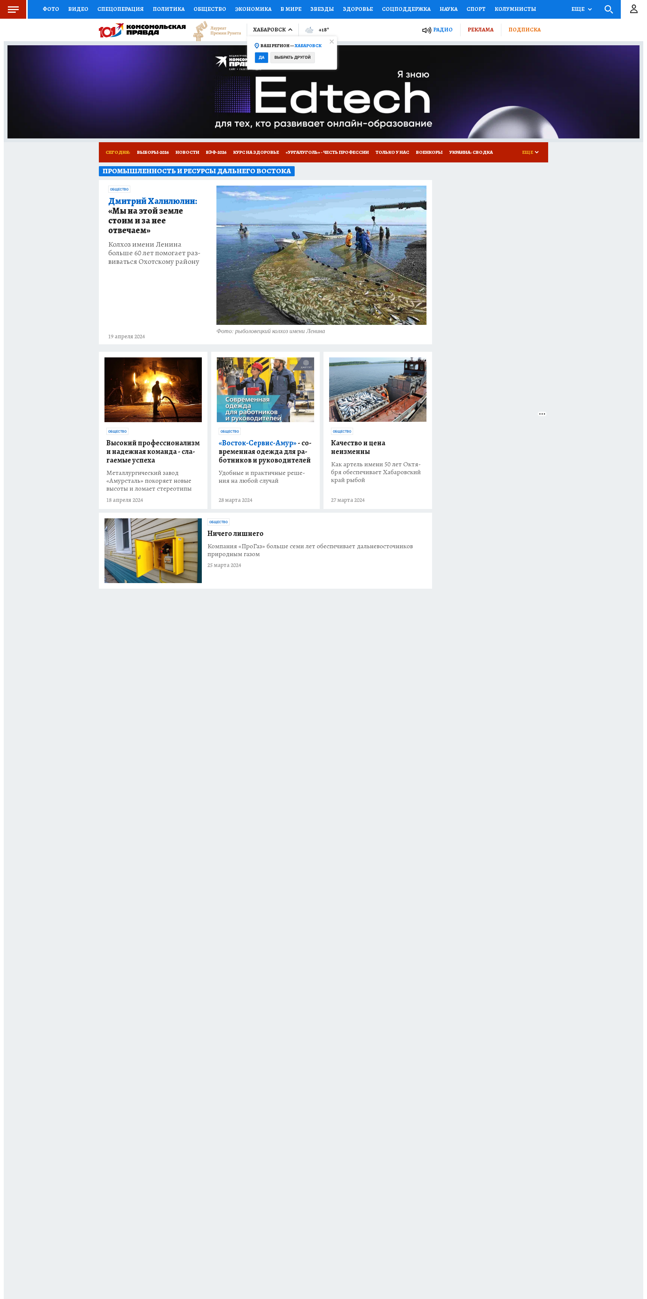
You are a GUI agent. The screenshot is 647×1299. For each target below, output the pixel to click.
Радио (443, 29)
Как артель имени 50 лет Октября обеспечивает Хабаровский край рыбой (376, 472)
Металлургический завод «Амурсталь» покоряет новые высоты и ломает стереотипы (149, 481)
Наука (449, 9)
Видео (78, 9)
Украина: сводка (471, 152)
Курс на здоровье (256, 152)
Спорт (476, 9)
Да (261, 57)
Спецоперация (120, 9)
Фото (51, 9)
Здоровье (358, 9)
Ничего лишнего (235, 533)
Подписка (524, 29)
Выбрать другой (292, 57)
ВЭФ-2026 (216, 152)
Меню (13, 9)
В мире (290, 9)
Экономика (253, 9)
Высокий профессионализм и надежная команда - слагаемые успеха (153, 451)
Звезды (322, 9)
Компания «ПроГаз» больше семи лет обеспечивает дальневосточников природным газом (310, 550)
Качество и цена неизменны (358, 447)
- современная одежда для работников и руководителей (265, 451)
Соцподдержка (406, 9)
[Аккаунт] (634, 9)
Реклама (480, 29)
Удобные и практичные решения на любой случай (262, 477)
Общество (210, 9)
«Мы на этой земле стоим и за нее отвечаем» (152, 215)
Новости (187, 152)
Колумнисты (515, 9)
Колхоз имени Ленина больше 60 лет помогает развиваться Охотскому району (154, 253)
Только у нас (392, 152)
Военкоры (429, 152)
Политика (169, 9)
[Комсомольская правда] (142, 29)
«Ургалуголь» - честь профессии (327, 152)
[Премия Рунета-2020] (213, 30)
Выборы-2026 (153, 152)
